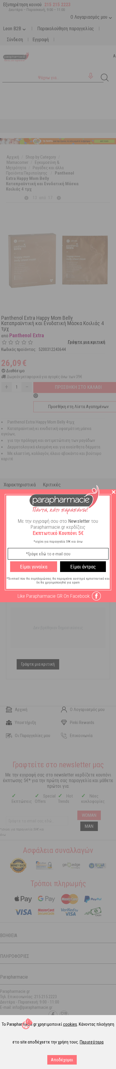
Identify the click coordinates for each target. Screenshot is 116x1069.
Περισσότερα (92, 1042)
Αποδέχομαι (62, 1059)
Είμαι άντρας (83, 567)
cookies (70, 1024)
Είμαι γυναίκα (33, 567)
